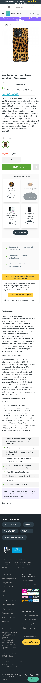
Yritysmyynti (6, 595)
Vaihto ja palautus (9, 578)
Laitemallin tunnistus (13, 537)
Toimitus (25, 531)
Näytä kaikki (20, 232)
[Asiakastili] (31, 13)
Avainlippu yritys (29, 624)
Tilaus (27, 524)
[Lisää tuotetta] (18, 160)
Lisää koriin (18, 167)
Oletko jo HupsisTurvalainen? (19, 300)
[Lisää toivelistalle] (36, 167)
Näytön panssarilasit (10, 609)
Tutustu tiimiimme (29, 620)
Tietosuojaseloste (29, 585)
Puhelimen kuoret (8, 605)
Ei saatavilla (30, 197)
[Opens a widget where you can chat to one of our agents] (33, 679)
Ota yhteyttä (7, 583)
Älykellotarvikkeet (9, 617)
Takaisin (7, 25)
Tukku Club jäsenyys (30, 636)
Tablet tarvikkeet (8, 613)
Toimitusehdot (7, 587)
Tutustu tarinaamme (30, 615)
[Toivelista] (34, 13)
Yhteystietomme (28, 628)
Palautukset (9, 531)
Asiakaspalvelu (10, 524)
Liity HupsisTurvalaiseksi (20, 295)
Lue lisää (5, 131)
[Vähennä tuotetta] (5, 160)
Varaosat (5, 621)
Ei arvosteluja (20, 84)
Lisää (11, 198)
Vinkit (4, 591)
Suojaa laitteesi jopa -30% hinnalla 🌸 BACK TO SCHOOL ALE (20, 19)
